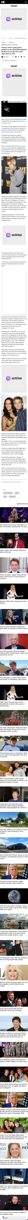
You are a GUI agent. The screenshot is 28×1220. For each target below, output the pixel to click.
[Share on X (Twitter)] (19, 57)
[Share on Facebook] (21, 57)
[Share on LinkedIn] (16, 57)
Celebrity (11, 38)
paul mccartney (8, 493)
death (16, 493)
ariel (5, 496)
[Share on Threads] (24, 57)
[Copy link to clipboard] (13, 57)
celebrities (12, 496)
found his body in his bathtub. (13, 132)
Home (2, 38)
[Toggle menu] (26, 2)
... (6, 38)
